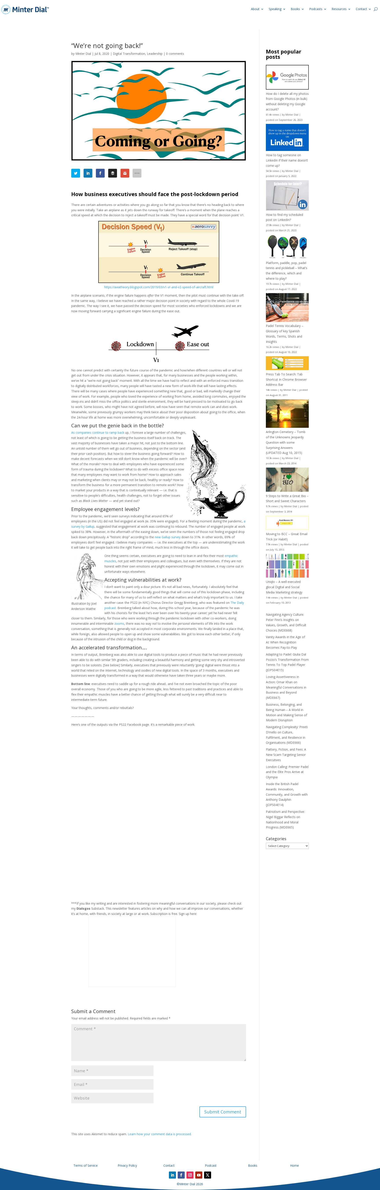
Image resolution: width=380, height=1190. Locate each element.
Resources (339, 9)
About (255, 9)
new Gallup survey (168, 537)
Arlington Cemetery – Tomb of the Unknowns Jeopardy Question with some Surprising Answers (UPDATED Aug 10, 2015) (285, 442)
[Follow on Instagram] (190, 1175)
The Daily (237, 603)
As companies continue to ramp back (97, 432)
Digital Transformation (129, 53)
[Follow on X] (207, 1175)
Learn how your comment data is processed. (160, 1134)
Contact (361, 9)
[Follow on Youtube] (198, 1175)
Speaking (275, 9)
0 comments (175, 53)
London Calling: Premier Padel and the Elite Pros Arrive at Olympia (287, 772)
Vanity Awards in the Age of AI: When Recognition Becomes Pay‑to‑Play (285, 642)
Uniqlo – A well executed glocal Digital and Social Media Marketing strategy (284, 587)
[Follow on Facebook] (181, 1175)
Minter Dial (83, 53)
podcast (110, 608)
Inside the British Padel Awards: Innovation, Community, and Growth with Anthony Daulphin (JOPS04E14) (287, 794)
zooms (119, 623)
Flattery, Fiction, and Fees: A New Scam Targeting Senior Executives (286, 754)
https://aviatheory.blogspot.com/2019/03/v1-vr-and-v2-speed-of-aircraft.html (158, 287)
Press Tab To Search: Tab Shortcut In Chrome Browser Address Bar (286, 379)
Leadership (155, 53)
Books (295, 9)
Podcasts (315, 9)
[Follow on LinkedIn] (172, 1175)
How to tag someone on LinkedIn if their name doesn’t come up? (287, 160)
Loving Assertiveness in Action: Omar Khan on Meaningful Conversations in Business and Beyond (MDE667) (286, 687)
